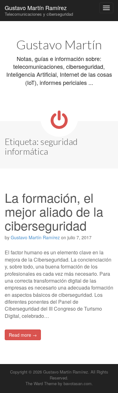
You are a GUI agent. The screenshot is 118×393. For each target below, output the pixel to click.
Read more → (23, 335)
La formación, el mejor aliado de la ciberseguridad (54, 211)
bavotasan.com (78, 383)
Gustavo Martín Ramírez (39, 10)
